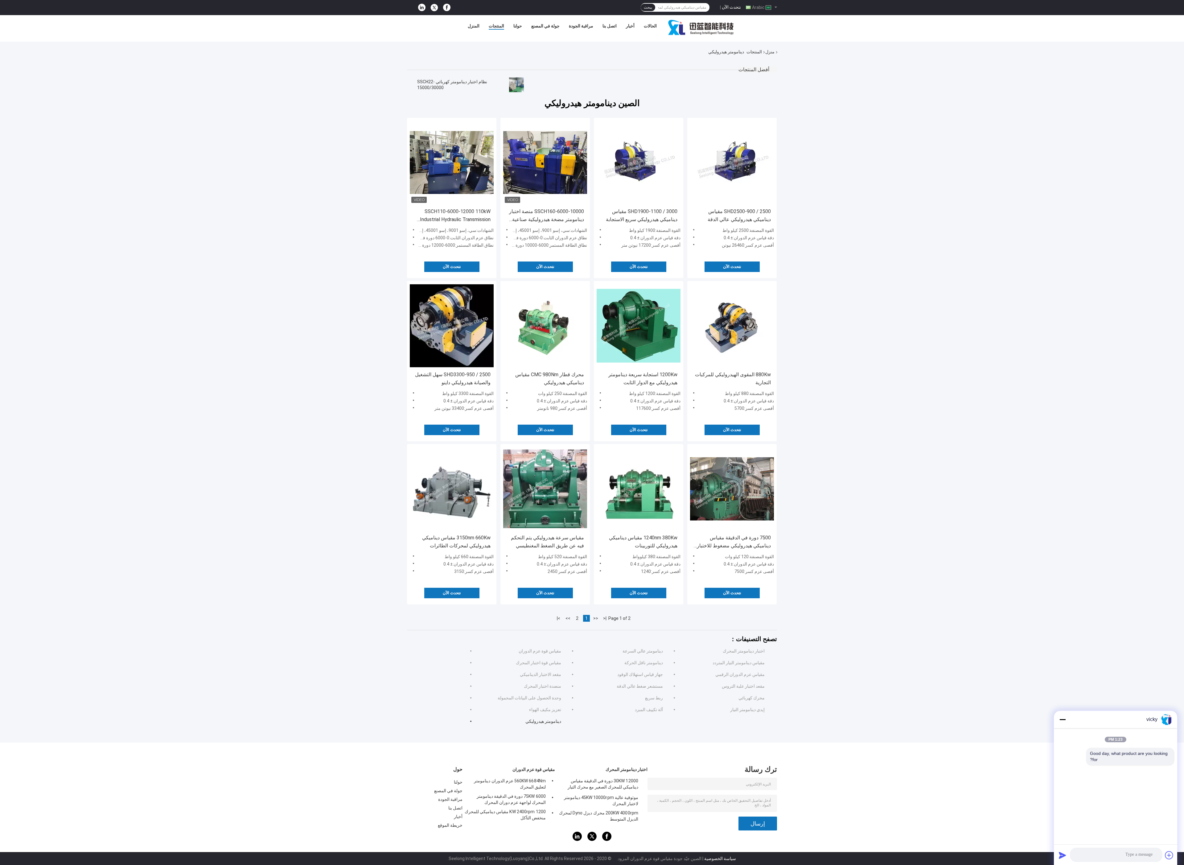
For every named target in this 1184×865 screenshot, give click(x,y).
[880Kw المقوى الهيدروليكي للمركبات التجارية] (732, 326)
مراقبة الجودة (581, 25)
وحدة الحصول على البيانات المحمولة (529, 697)
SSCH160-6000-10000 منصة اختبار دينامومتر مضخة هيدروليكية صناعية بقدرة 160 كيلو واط (546, 216)
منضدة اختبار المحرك (542, 686)
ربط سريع (654, 697)
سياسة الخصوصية (720, 858)
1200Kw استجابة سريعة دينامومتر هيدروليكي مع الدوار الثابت (642, 378)
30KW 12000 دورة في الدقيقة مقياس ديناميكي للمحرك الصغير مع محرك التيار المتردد (603, 784)
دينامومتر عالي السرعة (643, 651)
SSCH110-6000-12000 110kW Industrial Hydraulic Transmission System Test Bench (455, 216)
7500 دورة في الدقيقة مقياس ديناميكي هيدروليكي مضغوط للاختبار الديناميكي (734, 542)
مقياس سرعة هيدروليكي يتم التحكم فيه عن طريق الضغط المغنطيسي (547, 542)
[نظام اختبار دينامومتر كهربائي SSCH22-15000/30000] (516, 84)
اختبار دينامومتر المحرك (744, 651)
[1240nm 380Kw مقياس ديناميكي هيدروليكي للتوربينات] (638, 489)
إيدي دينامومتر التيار (747, 709)
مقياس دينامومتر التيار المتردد (739, 662)
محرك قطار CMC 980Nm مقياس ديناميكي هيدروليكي (549, 378)
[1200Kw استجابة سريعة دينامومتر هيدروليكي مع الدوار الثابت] (638, 326)
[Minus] (1062, 719)
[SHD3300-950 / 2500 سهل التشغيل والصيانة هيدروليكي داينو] (452, 326)
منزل (770, 51)
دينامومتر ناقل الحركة (643, 662)
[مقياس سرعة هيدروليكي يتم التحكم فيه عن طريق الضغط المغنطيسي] (545, 489)
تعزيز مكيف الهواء (545, 709)
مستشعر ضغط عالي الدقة (640, 686)
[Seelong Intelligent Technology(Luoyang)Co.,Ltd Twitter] (434, 7)
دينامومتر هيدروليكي (543, 721)
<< (595, 618)
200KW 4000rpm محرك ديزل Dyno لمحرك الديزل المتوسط (598, 816)
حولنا (517, 25)
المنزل (473, 25)
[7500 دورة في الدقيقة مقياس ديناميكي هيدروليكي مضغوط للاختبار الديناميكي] (732, 489)
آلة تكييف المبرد (649, 709)
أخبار (630, 25)
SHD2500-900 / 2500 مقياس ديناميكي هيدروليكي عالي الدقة (739, 215)
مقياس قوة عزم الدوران (540, 651)
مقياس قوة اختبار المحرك (538, 662)
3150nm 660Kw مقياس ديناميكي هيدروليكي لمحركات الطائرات (456, 542)
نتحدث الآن (731, 7)
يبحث (648, 7)
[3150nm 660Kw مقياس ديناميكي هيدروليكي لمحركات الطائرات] (452, 489)
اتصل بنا (609, 25)
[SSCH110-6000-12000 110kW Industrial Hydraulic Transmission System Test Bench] (452, 162)
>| (558, 618)
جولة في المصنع (545, 25)
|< (604, 618)
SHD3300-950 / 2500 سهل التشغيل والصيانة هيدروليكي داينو (453, 378)
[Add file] (1169, 855)
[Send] (1062, 855)
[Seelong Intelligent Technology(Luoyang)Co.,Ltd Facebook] (446, 7)
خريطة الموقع (450, 825)
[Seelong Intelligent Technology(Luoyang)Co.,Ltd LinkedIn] (421, 7)
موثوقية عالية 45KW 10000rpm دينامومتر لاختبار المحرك (601, 800)
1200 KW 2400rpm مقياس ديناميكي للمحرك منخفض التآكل (505, 814)
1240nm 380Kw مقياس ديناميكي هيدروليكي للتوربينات (643, 542)
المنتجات (496, 25)
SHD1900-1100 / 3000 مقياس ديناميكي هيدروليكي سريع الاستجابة (641, 215)
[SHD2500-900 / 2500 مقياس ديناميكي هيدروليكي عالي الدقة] (732, 162)
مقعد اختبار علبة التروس (743, 686)
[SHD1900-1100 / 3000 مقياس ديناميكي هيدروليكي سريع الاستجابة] (638, 162)
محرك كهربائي (751, 697)
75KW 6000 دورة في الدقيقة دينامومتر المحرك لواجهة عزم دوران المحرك (511, 799)
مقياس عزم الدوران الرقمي (740, 674)
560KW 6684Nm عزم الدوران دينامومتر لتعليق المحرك (510, 783)
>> (567, 618)
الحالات (650, 25)
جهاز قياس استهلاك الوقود (640, 674)
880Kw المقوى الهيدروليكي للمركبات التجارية (733, 378)
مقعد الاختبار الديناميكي (540, 674)
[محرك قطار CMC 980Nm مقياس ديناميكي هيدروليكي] (545, 326)
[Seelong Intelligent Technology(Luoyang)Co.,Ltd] (701, 27)
